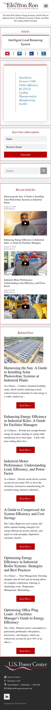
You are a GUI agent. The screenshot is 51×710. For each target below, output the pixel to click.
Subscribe (25, 154)
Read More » (26, 405)
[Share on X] (19, 53)
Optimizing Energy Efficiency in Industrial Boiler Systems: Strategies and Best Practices (23, 564)
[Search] (43, 170)
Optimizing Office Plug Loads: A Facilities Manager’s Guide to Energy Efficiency (24, 616)
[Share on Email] (7, 53)
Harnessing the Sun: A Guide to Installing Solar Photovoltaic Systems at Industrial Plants (25, 374)
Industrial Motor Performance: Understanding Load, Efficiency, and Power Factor (25, 467)
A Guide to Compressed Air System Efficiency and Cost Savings (24, 514)
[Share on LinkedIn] (31, 53)
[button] (46, 6)
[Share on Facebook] (43, 53)
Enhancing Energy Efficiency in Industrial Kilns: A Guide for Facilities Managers (25, 420)
